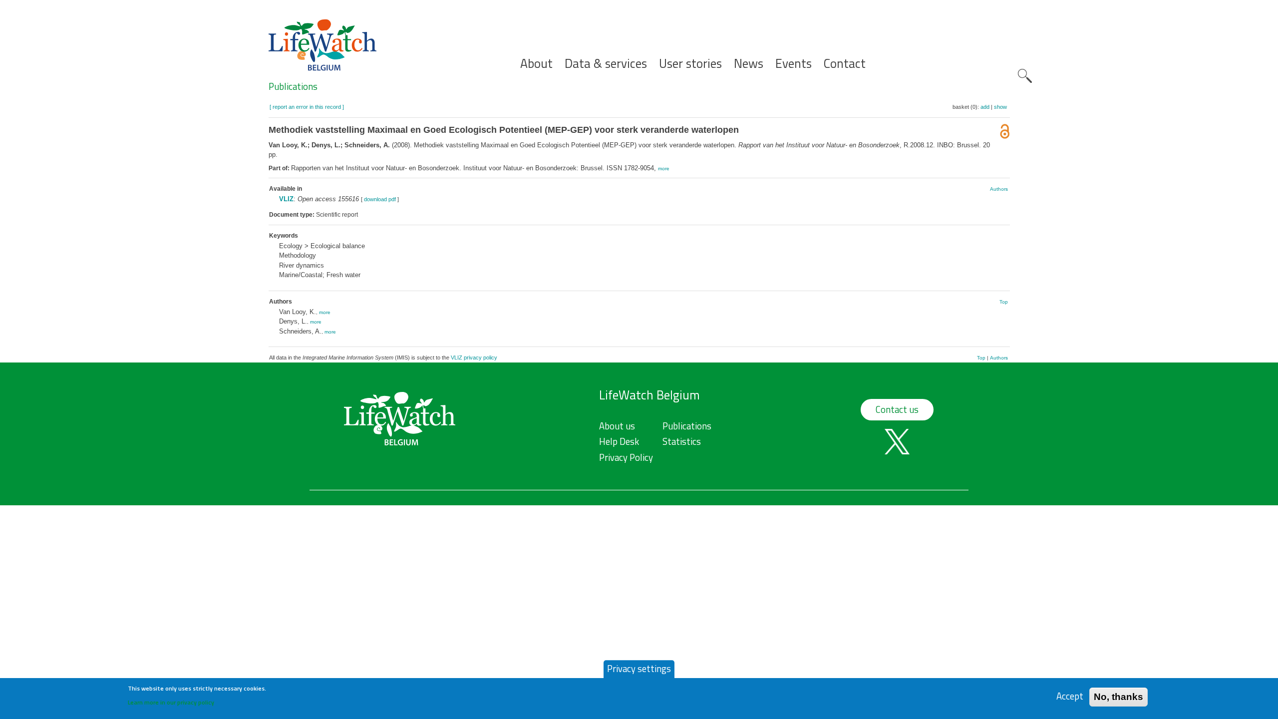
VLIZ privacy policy (474, 357)
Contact (845, 63)
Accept (1069, 696)
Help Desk (619, 441)
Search (1025, 76)
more (663, 168)
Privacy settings (639, 669)
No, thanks (1118, 696)
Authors (999, 189)
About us (617, 426)
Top (1003, 302)
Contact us (897, 409)
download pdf (380, 199)
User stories (690, 63)
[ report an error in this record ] (307, 107)
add (984, 107)
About (536, 63)
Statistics (681, 441)
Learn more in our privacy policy (171, 702)
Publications (293, 86)
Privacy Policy (626, 457)
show (1000, 107)
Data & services (606, 63)
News (748, 63)
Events (793, 63)
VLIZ (286, 199)
